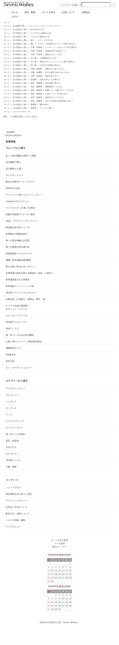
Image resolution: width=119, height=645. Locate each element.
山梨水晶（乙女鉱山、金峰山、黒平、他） (26, 299)
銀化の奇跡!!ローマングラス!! (20, 181)
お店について (69, 12)
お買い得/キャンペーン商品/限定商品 (24, 341)
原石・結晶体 (12, 440)
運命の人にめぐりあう (54, 69)
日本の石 (10, 361)
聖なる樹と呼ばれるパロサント (21, 266)
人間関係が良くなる (48, 58)
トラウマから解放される (41, 33)
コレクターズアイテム (22, 112)
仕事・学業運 (36, 47)
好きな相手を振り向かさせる (57, 72)
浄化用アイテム (13, 460)
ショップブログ (13, 487)
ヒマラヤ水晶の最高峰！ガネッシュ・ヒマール (18, 307)
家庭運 (33, 79)
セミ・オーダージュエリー (19, 367)
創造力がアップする (53, 54)
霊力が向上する (37, 29)
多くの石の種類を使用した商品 (21, 155)
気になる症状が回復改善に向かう (59, 101)
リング (9, 414)
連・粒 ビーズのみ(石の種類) (20, 335)
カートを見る (49, 12)
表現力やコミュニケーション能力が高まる (57, 62)
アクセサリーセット (15, 388)
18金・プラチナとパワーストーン (22, 221)
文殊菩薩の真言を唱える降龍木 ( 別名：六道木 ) (29, 273)
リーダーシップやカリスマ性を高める (61, 47)
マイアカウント (13, 526)
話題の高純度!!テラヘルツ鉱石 (20, 214)
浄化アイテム (12, 328)
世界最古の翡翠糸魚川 (16, 234)
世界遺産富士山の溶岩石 (18, 279)
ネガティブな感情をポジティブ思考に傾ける (56, 44)
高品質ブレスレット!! (16, 322)
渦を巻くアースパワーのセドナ (21, 292)
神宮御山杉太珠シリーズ (18, 227)
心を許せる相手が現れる (50, 65)
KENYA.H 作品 (13, 188)
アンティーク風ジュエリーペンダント (24, 195)
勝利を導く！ (45, 104)
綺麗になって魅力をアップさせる (59, 90)
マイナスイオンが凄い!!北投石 (20, 208)
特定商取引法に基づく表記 (19, 494)
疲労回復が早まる (52, 83)
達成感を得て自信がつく (55, 51)
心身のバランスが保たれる (56, 94)
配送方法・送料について (18, 513)
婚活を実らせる (51, 76)
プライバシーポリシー (16, 500)
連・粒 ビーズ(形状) (15, 434)
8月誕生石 (11, 354)
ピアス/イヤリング (15, 421)
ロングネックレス (14, 175)
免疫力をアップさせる (54, 97)
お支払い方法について (16, 507)
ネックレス (11, 408)
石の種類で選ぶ (19, 26)
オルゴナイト (12, 453)
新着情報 (11, 141)
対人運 (33, 58)
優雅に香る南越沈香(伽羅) (18, 260)
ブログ (22, 16)
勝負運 (33, 104)
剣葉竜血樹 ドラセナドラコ (19, 253)
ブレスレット (12, 395)
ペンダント (11, 401)
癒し (33, 40)
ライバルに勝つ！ (47, 108)
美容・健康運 (36, 83)
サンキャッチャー (14, 427)
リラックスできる (45, 40)
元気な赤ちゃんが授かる (50, 79)
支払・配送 (31, 12)
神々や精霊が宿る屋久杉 (18, 247)
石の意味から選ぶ (20, 29)
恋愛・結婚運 (36, 69)
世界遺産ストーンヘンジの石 (20, 286)
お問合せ (87, 12)
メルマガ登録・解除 (15, 520)
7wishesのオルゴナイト (17, 201)
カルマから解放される (40, 37)
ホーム (15, 12)
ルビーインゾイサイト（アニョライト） (45, 26)
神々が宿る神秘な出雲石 (18, 240)
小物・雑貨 (11, 466)
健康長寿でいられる (53, 87)
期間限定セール (13, 348)
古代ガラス (11, 447)
